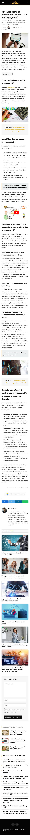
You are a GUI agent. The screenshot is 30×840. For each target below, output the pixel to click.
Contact (3, 830)
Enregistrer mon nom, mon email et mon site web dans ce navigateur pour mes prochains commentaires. (14, 710)
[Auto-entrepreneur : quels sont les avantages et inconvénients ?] (15, 635)
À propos (16, 829)
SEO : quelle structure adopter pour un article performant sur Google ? (18, 740)
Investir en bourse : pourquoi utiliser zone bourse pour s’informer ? (15, 129)
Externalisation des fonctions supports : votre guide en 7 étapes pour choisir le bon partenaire (15, 800)
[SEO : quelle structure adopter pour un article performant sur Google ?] (5, 740)
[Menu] (3, 2)
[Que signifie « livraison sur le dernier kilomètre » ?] (5, 748)
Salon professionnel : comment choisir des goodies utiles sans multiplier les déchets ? (18, 732)
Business (9, 7)
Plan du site (21, 829)
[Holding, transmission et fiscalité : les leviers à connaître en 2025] (15, 543)
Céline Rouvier (16, 27)
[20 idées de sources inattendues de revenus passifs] (15, 612)
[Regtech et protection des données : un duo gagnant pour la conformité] (15, 589)
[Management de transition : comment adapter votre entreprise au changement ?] (15, 566)
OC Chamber (4, 7)
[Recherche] (27, 2)
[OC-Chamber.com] (15, 2)
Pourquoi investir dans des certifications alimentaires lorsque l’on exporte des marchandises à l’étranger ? (13, 669)
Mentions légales (9, 830)
